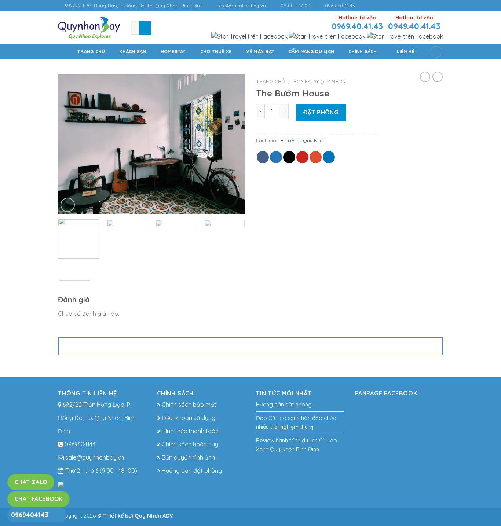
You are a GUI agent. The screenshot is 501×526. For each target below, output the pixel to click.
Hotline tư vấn (357, 22)
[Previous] (70, 144)
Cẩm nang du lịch (311, 51)
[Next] (232, 144)
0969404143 (29, 515)
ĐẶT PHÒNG (321, 112)
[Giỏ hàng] (436, 52)
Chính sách (362, 51)
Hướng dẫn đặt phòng (191, 470)
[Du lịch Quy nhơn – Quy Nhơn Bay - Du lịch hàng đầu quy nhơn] (89, 28)
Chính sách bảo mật (188, 404)
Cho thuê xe (216, 51)
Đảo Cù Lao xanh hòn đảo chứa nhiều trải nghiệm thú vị (296, 422)
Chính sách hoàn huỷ (189, 444)
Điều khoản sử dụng (187, 417)
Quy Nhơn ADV (154, 515)
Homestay (173, 51)
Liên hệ (405, 51)
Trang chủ (91, 51)
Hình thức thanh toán (189, 431)
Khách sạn (132, 51)
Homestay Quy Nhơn (319, 81)
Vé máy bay (260, 51)
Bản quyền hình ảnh (187, 457)
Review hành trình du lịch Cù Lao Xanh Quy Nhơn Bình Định (296, 445)
